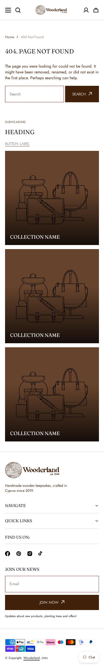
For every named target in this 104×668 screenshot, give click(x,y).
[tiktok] (40, 553)
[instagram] (29, 553)
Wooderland (31, 658)
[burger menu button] (8, 10)
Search (79, 94)
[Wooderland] (52, 10)
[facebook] (7, 553)
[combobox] (34, 94)
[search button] (18, 10)
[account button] (86, 10)
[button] (96, 10)
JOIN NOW (49, 602)
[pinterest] (18, 553)
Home (9, 36)
